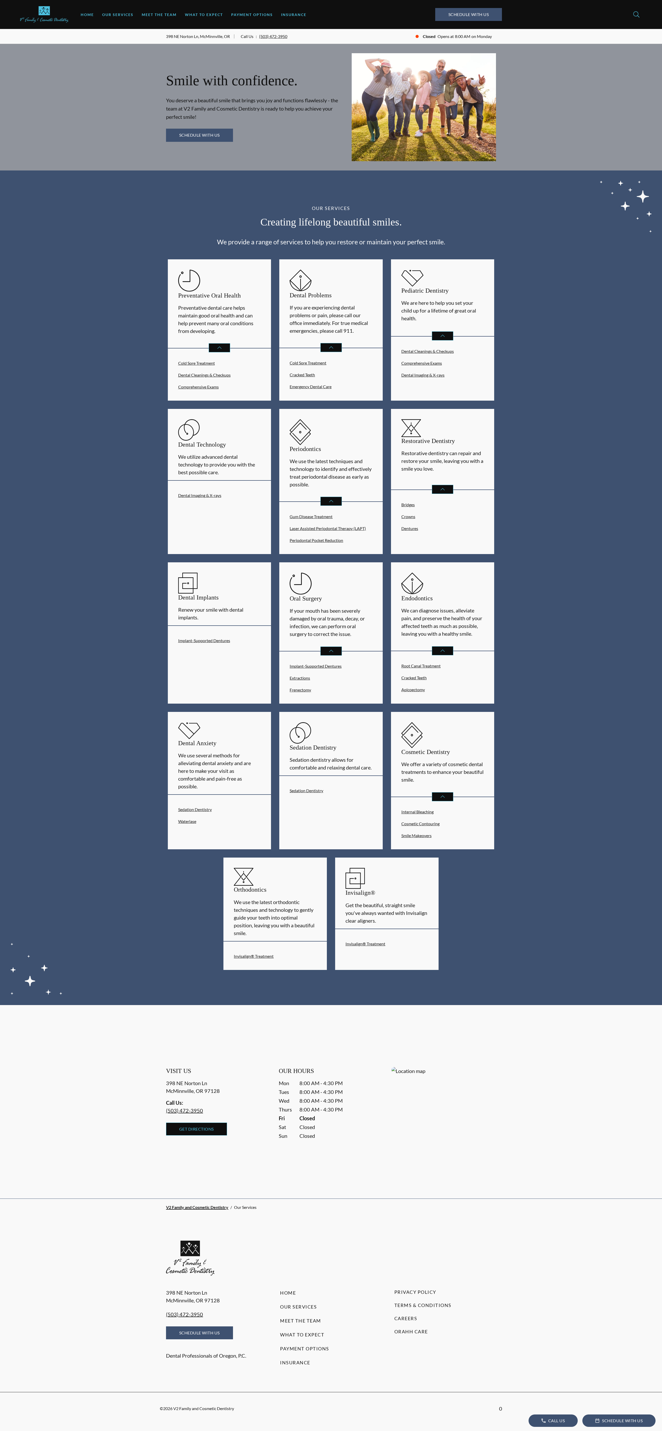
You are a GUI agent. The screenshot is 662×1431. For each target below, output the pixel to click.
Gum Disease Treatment (311, 516)
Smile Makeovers (416, 835)
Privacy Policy (415, 1292)
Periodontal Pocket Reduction (316, 540)
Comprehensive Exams (198, 386)
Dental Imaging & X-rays (423, 374)
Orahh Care (411, 1331)
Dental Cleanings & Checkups (204, 374)
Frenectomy (300, 689)
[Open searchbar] (636, 14)
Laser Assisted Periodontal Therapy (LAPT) (328, 528)
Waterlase (187, 821)
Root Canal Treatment (421, 665)
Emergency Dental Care (311, 386)
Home (87, 14)
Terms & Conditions (423, 1305)
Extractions (300, 677)
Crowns (408, 516)
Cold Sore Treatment (196, 363)
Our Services (117, 14)
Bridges (408, 504)
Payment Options (252, 14)
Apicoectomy (413, 689)
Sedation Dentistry (195, 809)
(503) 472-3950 (273, 36)
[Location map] (444, 1122)
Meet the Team (159, 14)
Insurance (293, 14)
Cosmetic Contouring (420, 823)
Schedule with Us (468, 14)
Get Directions (196, 1128)
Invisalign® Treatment (254, 956)
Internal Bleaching (417, 811)
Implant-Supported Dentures (204, 640)
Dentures (409, 528)
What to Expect (204, 14)
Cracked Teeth (302, 374)
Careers (405, 1318)
